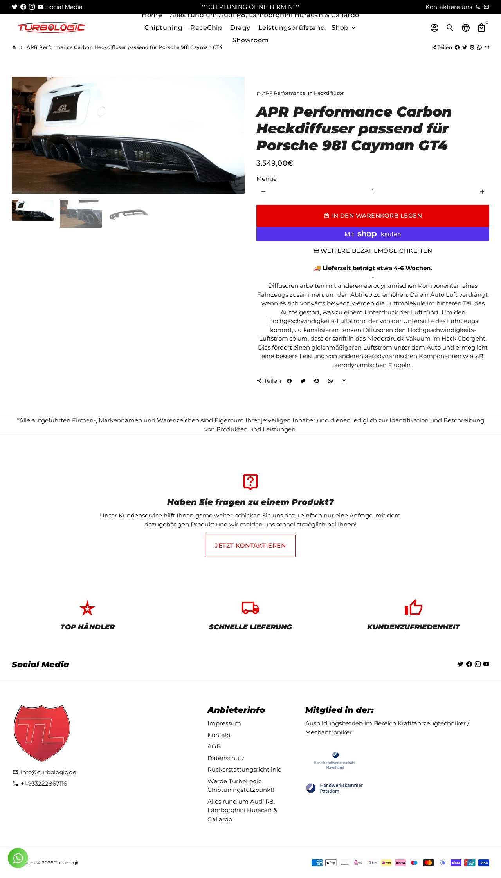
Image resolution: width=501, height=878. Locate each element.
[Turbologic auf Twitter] (15, 7)
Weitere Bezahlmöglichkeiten (377, 250)
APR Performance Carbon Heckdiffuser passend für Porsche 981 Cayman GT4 (124, 47)
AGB (214, 746)
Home (152, 15)
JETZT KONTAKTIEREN (250, 545)
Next (234, 135)
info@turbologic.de (44, 772)
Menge (266, 178)
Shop (344, 27)
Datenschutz (226, 758)
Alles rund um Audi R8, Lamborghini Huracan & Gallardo (264, 15)
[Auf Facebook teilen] (457, 47)
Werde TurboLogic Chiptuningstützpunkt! (240, 785)
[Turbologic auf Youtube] (40, 7)
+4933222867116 (40, 783)
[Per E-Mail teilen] (487, 47)
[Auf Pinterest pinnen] (472, 47)
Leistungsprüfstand (291, 27)
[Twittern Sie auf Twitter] (464, 47)
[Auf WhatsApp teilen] (479, 47)
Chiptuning (163, 27)
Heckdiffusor (326, 93)
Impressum (224, 723)
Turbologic (67, 862)
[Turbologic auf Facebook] (23, 7)
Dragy (240, 27)
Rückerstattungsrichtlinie (244, 769)
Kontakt (219, 735)
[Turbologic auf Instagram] (32, 7)
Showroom (250, 40)
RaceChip (206, 27)
